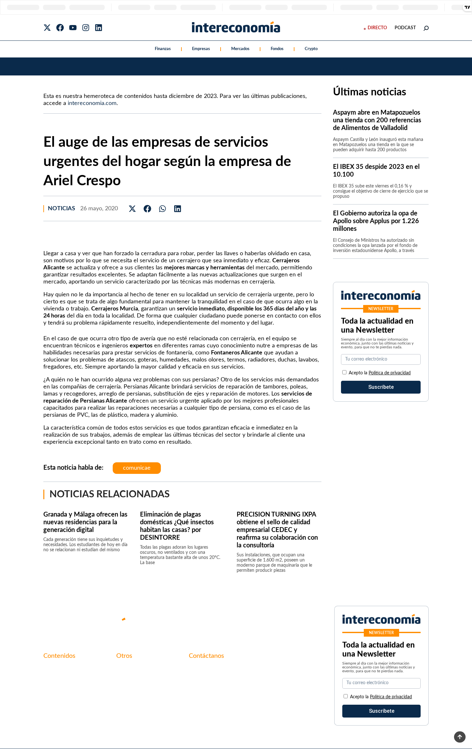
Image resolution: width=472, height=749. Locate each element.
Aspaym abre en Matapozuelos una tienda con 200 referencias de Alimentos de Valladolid (377, 120)
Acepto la (380, 373)
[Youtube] (73, 27)
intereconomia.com (92, 103)
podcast (405, 28)
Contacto (126, 669)
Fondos (277, 49)
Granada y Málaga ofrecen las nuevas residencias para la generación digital (85, 522)
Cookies (125, 702)
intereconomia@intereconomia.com (229, 672)
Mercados (240, 49)
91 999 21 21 (204, 682)
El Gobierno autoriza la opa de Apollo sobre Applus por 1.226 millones (376, 221)
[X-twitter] (47, 27)
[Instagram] (86, 27)
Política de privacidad (390, 373)
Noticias (61, 209)
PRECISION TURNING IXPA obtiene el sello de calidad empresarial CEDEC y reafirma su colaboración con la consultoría (277, 530)
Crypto (311, 49)
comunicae (137, 468)
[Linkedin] (98, 27)
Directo (377, 28)
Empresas (201, 49)
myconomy (55, 669)
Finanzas (163, 49)
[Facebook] (60, 27)
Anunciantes (57, 680)
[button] (132, 208)
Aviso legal (128, 680)
